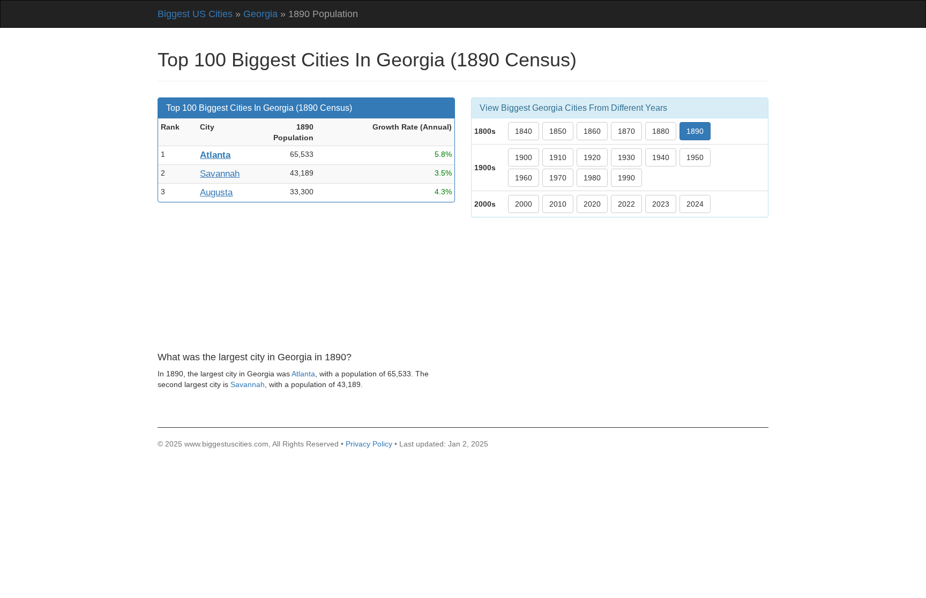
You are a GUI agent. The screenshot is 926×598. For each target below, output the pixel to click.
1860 (592, 131)
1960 (523, 177)
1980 (592, 177)
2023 (660, 204)
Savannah (220, 174)
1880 (660, 131)
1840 (523, 131)
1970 (557, 177)
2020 (592, 204)
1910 (557, 157)
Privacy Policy (369, 444)
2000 (523, 204)
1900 (523, 157)
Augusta (216, 192)
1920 (592, 157)
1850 (557, 131)
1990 (626, 177)
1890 (695, 131)
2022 (626, 204)
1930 (626, 157)
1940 (660, 157)
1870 (626, 131)
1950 (695, 157)
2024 (695, 204)
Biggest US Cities (195, 14)
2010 (557, 204)
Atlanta (215, 155)
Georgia (260, 14)
